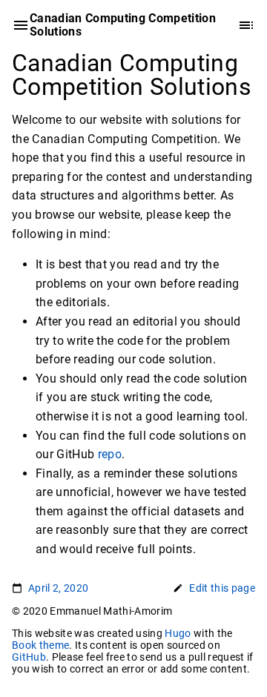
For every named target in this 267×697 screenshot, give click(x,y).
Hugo (178, 633)
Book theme (40, 645)
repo (110, 454)
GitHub (29, 657)
